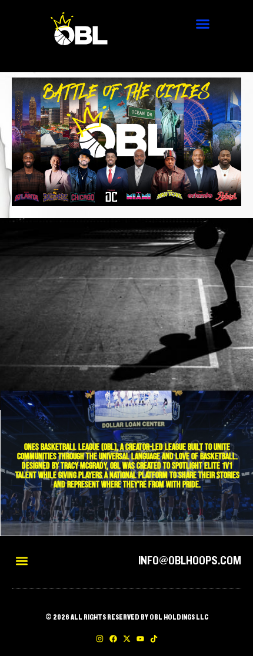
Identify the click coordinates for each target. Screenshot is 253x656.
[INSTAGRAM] (100, 638)
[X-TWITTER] (127, 638)
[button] (203, 23)
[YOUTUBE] (140, 638)
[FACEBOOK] (113, 638)
